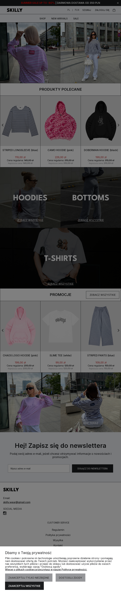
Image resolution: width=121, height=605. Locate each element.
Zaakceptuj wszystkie (24, 585)
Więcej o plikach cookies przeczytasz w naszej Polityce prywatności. (46, 569)
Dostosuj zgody (70, 577)
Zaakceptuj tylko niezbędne (28, 577)
